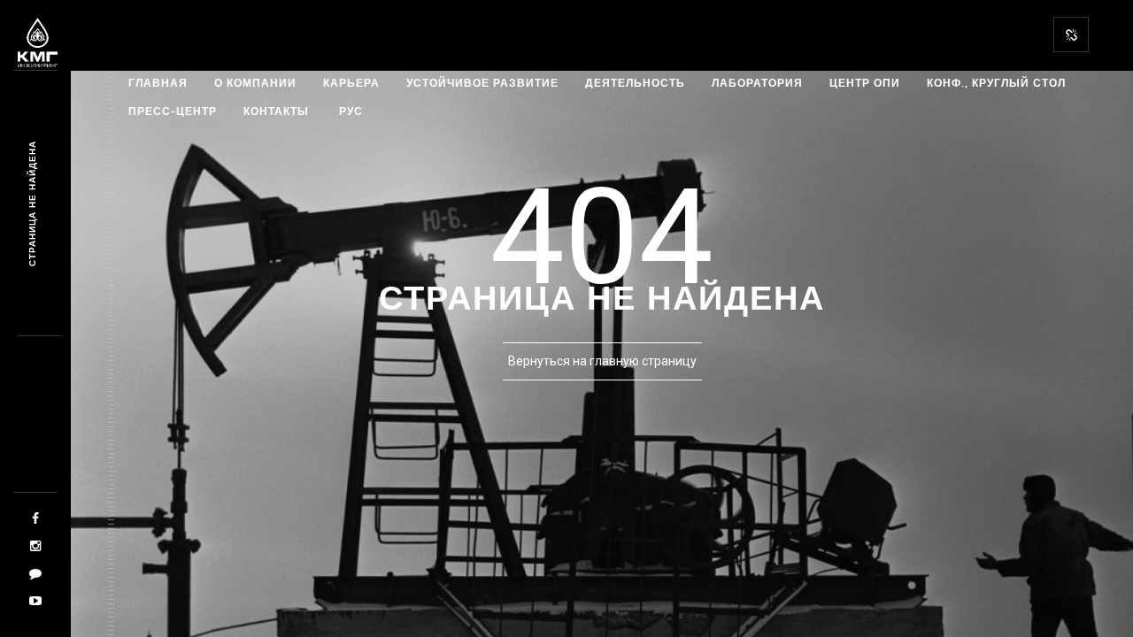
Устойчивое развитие (482, 82)
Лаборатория (757, 82)
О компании (255, 82)
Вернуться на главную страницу (602, 361)
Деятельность (635, 82)
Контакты (276, 111)
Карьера (351, 82)
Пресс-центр (172, 111)
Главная (158, 82)
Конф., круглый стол (996, 82)
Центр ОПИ (864, 82)
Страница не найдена (32, 203)
